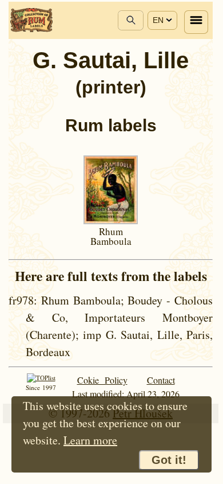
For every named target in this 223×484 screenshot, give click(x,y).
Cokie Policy (102, 380)
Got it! (169, 460)
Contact (161, 380)
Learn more (90, 440)
